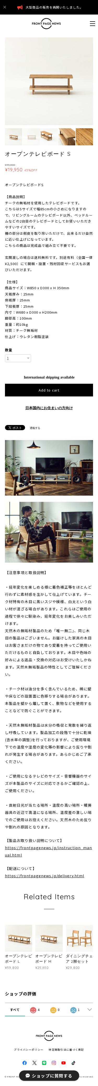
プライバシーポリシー (28, 1049)
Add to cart (49, 390)
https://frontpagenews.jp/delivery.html (44, 875)
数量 (8, 349)
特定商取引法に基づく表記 (66, 1049)
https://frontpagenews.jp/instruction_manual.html (48, 851)
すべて (15, 1009)
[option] (49, 81)
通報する (35, 428)
